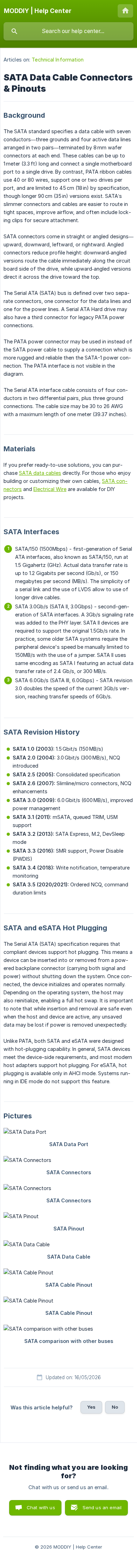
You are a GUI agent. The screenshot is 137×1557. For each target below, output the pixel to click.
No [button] (115, 1407)
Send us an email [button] (102, 1507)
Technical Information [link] (58, 60)
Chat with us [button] (41, 1507)
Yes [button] (91, 1407)
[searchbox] (68, 31)
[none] (37, 11)
